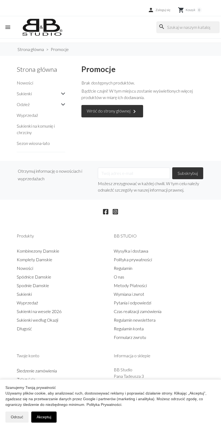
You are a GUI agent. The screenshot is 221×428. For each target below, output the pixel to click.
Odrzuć (17, 417)
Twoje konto (28, 355)
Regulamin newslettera (135, 319)
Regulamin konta (129, 328)
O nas (119, 276)
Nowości (25, 82)
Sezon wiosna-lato (33, 143)
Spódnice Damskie (34, 276)
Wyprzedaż (27, 115)
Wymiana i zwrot (129, 294)
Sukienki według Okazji (37, 319)
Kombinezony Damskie (38, 250)
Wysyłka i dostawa (131, 250)
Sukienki (24, 93)
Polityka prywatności (133, 259)
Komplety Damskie (34, 259)
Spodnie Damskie (33, 285)
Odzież (23, 104)
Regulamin (123, 268)
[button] (159, 10)
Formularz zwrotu (130, 337)
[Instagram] (115, 210)
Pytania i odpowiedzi (132, 302)
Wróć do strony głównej (112, 111)
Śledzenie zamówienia (37, 370)
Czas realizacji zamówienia (137, 311)
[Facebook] (105, 210)
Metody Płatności (130, 285)
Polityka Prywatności (104, 404)
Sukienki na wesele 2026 (39, 311)
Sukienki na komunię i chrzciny (36, 129)
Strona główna (37, 69)
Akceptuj (44, 417)
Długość (24, 328)
